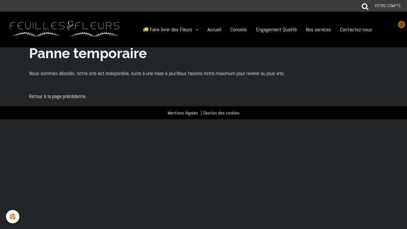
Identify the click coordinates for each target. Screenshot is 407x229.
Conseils (238, 29)
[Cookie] (12, 216)
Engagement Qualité (276, 29)
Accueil (214, 29)
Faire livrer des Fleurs (170, 29)
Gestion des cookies (221, 113)
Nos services (318, 29)
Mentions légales (183, 113)
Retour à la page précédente (57, 96)
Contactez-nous (356, 29)
